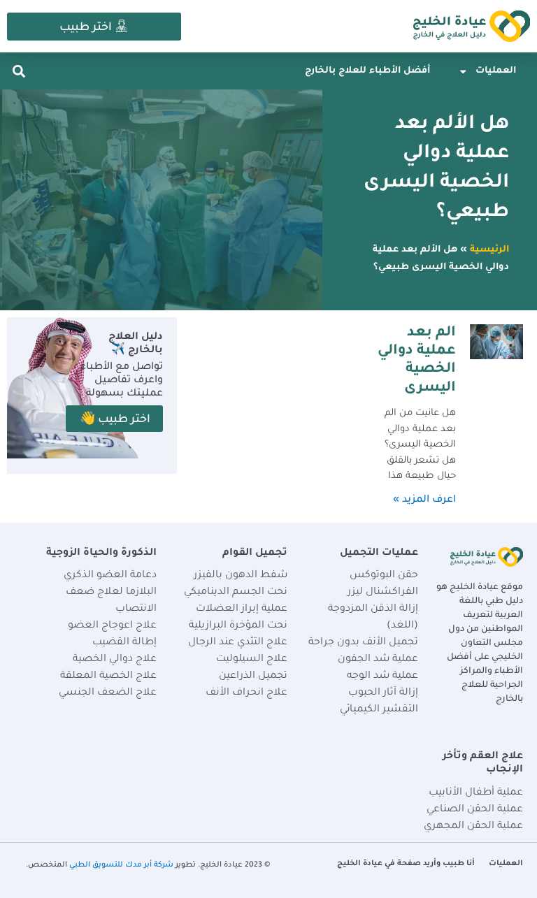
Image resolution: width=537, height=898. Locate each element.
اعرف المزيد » (424, 500)
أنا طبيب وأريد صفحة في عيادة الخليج (406, 864)
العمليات (495, 71)
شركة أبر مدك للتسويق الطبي (121, 865)
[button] (18, 70)
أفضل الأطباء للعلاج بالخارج (367, 71)
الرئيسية (489, 250)
